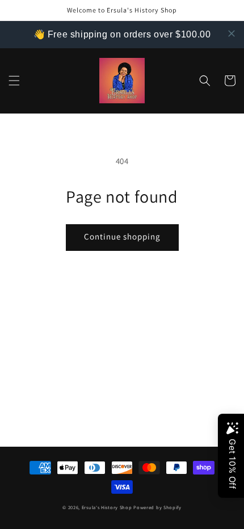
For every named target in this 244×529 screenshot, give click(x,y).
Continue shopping (122, 236)
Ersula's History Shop (107, 507)
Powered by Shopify (157, 507)
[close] (231, 33)
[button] (14, 80)
